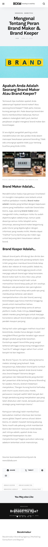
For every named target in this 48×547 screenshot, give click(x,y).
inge (17, 38)
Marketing (28, 13)
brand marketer (25, 485)
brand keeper (9, 485)
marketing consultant (31, 489)
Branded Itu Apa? (24, 511)
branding (19, 13)
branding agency (11, 489)
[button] (17, 516)
